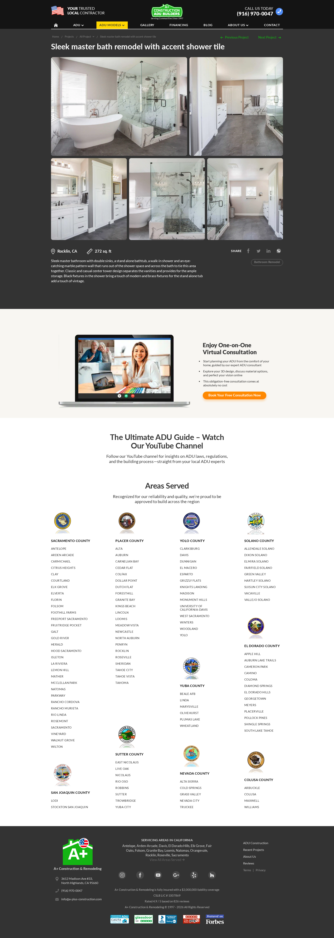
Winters (186, 622)
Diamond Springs (258, 686)
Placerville (254, 711)
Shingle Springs (257, 724)
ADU (76, 25)
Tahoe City (124, 670)
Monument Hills (193, 599)
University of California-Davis (194, 607)
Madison (187, 593)
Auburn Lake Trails (260, 660)
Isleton (57, 657)
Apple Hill (252, 654)
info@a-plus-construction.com (81, 899)
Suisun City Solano (260, 587)
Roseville (123, 657)
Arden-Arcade (147, 846)
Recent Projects (253, 849)
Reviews (248, 863)
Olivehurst (189, 713)
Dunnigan (188, 561)
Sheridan (123, 663)
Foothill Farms (63, 612)
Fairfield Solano (258, 567)
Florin (56, 599)
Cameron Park (256, 666)
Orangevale (198, 850)
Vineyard (58, 734)
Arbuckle (252, 788)
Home (55, 36)
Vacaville (252, 593)
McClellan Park (64, 682)
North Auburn (127, 638)
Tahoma (122, 682)
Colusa (250, 794)
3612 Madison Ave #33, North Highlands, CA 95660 (79, 881)
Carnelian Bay (127, 561)
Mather (57, 676)
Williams (251, 807)
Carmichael (61, 561)
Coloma (250, 679)
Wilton (57, 746)
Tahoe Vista (125, 676)
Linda (184, 700)
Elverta (57, 593)
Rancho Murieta (64, 708)
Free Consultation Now (234, 395)
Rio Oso (121, 781)
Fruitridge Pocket (66, 625)
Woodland (189, 628)
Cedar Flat (124, 567)
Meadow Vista (127, 625)
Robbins (122, 788)
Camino (250, 673)
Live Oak (122, 768)
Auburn (121, 555)
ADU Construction (255, 843)
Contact (272, 25)
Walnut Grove (63, 740)
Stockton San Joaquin (69, 807)
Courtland (60, 580)
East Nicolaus (127, 762)
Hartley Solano (257, 580)
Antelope (58, 548)
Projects (69, 36)
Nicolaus (123, 775)
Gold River (60, 638)
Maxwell (251, 800)
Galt (55, 631)
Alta (119, 548)
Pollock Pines (255, 717)
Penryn (121, 644)
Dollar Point (126, 580)
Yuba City (123, 807)
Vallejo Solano (257, 599)
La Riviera (59, 663)
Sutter (121, 794)
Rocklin (122, 650)
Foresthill (124, 593)
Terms (247, 870)
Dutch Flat (124, 587)
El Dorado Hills (257, 692)
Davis (184, 555)
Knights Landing (193, 587)
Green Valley (255, 574)
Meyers (250, 705)
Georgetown (255, 698)
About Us (236, 25)
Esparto (186, 574)
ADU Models (110, 25)
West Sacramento (195, 616)
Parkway (58, 695)
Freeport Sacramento (69, 619)
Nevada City (189, 800)
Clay (54, 574)
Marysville (189, 706)
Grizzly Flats (190, 580)
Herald (57, 644)
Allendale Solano (259, 548)
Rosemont (59, 721)
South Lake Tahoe (259, 730)
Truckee (187, 807)
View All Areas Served (165, 860)
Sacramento (61, 727)
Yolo (184, 635)
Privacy (261, 870)
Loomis (121, 619)
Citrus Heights (63, 567)
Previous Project (237, 37)
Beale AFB (188, 693)
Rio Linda (58, 714)
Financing (179, 25)
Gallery (147, 25)
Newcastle (124, 631)
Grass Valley (190, 794)
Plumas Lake (190, 719)
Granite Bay (125, 599)
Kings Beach (125, 606)
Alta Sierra (189, 781)
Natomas (58, 689)
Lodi (54, 800)
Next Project (267, 37)
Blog (208, 25)
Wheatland (189, 725)
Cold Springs (190, 788)
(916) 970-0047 (255, 13)
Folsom (57, 606)
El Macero (188, 567)
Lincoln (122, 612)
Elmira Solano (256, 561)
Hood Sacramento (66, 650)
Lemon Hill (60, 670)
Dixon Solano (255, 555)
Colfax (121, 574)
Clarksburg (190, 548)
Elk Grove (59, 587)
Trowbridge (125, 800)
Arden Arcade (62, 555)
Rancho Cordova (65, 702)
